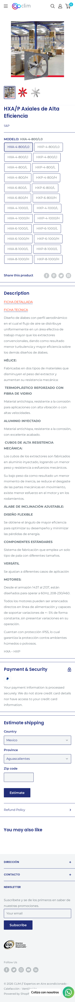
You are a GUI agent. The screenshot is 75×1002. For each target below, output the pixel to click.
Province (11, 750)
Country (10, 731)
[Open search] (53, 6)
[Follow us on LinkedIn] (35, 969)
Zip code (11, 768)
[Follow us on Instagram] (21, 969)
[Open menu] (6, 6)
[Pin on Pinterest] (54, 275)
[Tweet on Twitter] (61, 275)
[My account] (60, 6)
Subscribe (18, 925)
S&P (7, 125)
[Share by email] (68, 275)
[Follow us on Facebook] (6, 969)
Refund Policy (14, 810)
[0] (68, 6)
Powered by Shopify (17, 993)
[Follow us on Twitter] (14, 969)
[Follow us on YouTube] (28, 969)
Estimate (17, 793)
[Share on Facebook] (46, 275)
